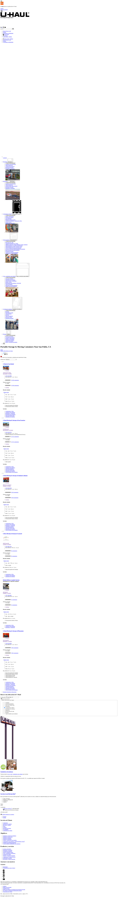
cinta (11, 774)
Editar (1, 349)
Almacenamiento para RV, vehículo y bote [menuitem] (13, 246)
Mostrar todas (6, 392)
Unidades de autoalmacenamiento (9, 842)
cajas (9, 774)
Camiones (7, 702)
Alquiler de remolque (7, 838)
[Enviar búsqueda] (13, 29)
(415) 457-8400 (8, 375)
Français (4, 816)
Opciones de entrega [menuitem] (9, 217)
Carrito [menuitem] (6, 35)
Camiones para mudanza (10, 412)
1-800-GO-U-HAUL (7, 808)
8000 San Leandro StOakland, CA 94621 (7, 485)
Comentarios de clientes (7, 830)
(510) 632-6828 (8, 643)
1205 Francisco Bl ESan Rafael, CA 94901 (7, 373)
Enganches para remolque (10, 414)
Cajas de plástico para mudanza (11, 472)
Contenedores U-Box (9, 411)
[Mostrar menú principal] (1, 11)
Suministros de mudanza (10, 416)
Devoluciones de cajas (9, 711)
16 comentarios (14, 599)
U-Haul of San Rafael (8, 364)
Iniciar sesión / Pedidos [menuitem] (7, 36)
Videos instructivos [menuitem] (9, 165)
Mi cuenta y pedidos (7, 825)
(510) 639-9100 (8, 488)
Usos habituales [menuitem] (8, 218)
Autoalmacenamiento (9, 468)
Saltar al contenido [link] (4, 9)
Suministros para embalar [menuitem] (10, 279)
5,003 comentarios (14, 647)
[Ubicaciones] (5, 27)
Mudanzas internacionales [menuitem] (10, 219)
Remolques (10, 161)
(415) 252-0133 (8, 432)
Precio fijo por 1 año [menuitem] (7, 31)
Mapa (6, 354)
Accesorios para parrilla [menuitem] (10, 337)
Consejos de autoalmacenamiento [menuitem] (11, 252)
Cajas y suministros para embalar (22, 276)
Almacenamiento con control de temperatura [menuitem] (14, 245)
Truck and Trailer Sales (9, 415)
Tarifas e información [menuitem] (9, 216)
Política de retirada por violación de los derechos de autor (14, 889)
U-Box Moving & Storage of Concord (12, 533)
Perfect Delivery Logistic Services (11, 580)
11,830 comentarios (15, 380)
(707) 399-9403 (8, 595)
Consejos (5, 827)
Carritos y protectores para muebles (10, 840)
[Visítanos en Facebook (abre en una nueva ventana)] (4, 870)
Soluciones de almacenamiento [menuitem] (11, 285)
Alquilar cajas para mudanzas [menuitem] (11, 286)
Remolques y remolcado (10, 413)
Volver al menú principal (10, 163)
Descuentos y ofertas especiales (9, 859)
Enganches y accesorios (7, 850)
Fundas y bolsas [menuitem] (8, 282)
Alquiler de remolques (7, 839)
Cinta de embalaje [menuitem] (8, 284)
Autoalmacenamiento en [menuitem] (11, 243)
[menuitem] (16, 183)
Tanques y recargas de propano (9, 855)
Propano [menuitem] (4, 334)
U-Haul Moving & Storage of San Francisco (14, 420)
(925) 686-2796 (8, 546)
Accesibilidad (5, 829)
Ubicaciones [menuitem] (6, 34)
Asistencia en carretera (7, 823)
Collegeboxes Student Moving (9, 856)
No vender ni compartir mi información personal (12, 890)
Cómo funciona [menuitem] (8, 313)
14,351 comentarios (15, 436)
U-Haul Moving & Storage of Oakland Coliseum (15, 475)
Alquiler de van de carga (7, 836)
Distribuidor (5, 866)
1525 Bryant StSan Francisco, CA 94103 (8, 430)
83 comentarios (14, 550)
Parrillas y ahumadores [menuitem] (9, 338)
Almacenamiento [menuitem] (6, 239)
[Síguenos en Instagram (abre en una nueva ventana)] (4, 872)
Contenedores (16, 213)
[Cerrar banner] (1, 1)
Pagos (4, 826)
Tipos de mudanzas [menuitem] (9, 316)
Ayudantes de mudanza (17, 309)
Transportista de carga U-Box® (9, 868)
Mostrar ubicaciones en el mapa (6, 350)
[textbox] (13, 697)
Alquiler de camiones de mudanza (9, 835)
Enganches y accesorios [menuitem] (10, 168)
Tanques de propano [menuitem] (9, 341)
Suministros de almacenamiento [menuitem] (11, 253)
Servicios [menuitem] (7, 314)
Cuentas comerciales (7, 849)
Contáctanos (5, 822)
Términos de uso (6, 888)
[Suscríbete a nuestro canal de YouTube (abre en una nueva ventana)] (4, 879)
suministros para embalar (18, 774)
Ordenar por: (3, 359)
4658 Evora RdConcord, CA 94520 (7, 544)
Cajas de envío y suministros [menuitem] (10, 280)
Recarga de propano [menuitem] (9, 336)
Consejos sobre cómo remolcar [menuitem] (11, 186)
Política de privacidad (7, 887)
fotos (7, 370)
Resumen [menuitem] (7, 311)
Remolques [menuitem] (5, 161)
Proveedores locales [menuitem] (9, 312)
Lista (6, 353)
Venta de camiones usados (8, 852)
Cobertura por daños (7, 854)
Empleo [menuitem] (4, 32)
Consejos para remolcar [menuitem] (10, 166)
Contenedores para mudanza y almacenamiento (14, 841)
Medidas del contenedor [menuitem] (10, 223)
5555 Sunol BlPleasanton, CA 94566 (7, 641)
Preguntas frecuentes (7, 828)
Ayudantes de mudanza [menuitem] (7, 309)
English (4, 817)
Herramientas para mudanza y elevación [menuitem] (13, 283)
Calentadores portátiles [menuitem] (9, 339)
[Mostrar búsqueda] (3, 27)
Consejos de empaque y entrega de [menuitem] (13, 220)
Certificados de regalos (7, 858)
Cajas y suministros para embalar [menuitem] (9, 276)
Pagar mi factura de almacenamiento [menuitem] (12, 250)
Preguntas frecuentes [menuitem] (9, 167)
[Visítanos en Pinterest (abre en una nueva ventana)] (4, 874)
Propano (8, 334)
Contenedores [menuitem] (7, 213)
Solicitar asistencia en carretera (8, 814)
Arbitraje (4, 886)
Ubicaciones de (7, 891)
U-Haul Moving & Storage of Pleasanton (13, 631)
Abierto (1, 8)
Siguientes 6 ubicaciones (11, 692)
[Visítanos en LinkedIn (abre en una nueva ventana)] (4, 876)
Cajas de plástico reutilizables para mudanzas (11, 843)
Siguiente (5, 692)
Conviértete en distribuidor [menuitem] (8, 33)
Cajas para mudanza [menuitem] (9, 278)
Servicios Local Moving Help (8, 794)
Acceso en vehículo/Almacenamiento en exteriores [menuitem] (15, 249)
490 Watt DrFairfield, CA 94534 (7, 593)
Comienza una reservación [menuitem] (10, 164)
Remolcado (5, 181)
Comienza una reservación (10, 183)
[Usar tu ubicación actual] (6, 697)
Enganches (7, 710)
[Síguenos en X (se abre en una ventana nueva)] (4, 878)
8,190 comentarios (14, 492)
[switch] (59, 354)
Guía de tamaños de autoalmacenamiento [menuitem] (13, 247)
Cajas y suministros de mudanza (9, 853)
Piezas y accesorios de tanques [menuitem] (11, 342)
